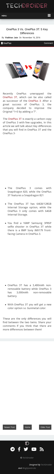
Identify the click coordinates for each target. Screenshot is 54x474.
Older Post (45, 427)
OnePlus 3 (34, 100)
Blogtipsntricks (29, 468)
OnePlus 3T (10, 97)
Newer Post (9, 427)
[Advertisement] (27, 159)
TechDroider (28, 457)
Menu (4, 16)
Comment (48, 43)
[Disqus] (27, 380)
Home (27, 427)
